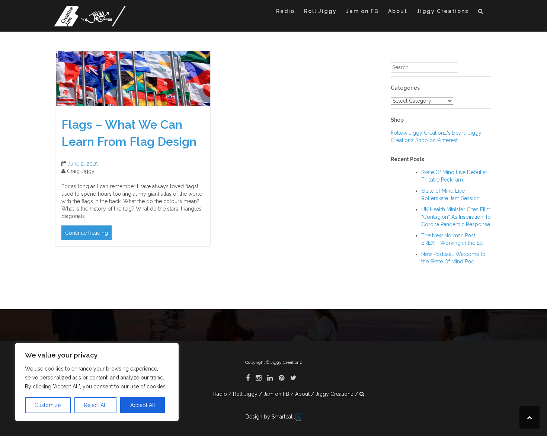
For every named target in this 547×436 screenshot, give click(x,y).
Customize (48, 405)
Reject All (95, 405)
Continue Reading (86, 233)
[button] (481, 12)
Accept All (142, 405)
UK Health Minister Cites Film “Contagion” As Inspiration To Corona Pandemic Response (456, 216)
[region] (97, 382)
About (397, 11)
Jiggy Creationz (443, 11)
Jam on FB (362, 11)
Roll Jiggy (320, 11)
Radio (285, 11)
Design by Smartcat (270, 417)
